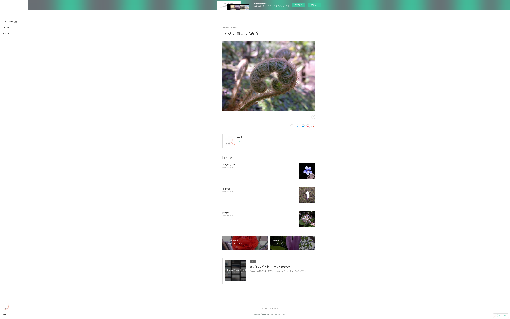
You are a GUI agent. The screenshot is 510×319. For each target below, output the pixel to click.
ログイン (314, 4)
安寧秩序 (226, 212)
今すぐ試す (298, 4)
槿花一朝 (226, 188)
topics (6, 27)
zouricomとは (10, 21)
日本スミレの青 (228, 164)
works (6, 33)
